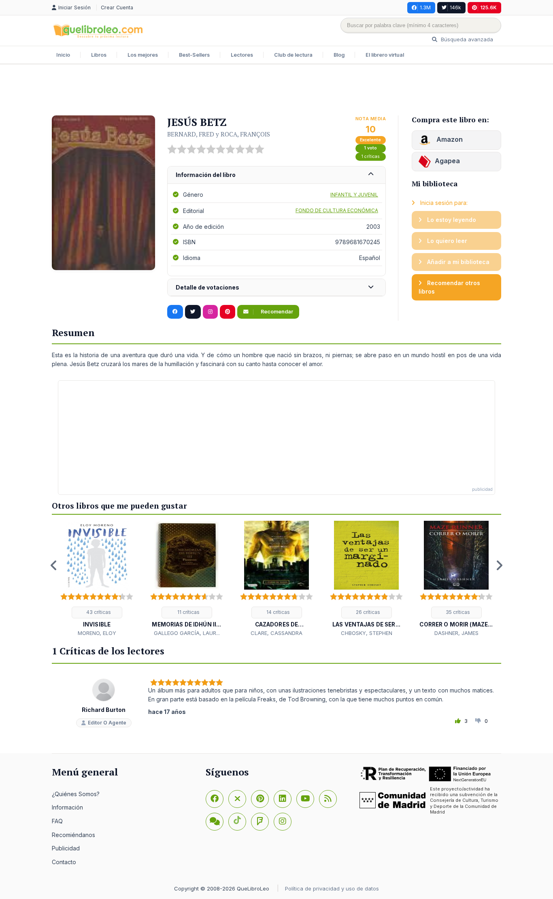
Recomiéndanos (73, 834)
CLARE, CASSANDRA (276, 633)
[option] (97, 579)
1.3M (425, 7)
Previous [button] (54, 565)
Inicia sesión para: (443, 202)
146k (455, 7)
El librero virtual (385, 55)
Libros (98, 55)
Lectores (242, 55)
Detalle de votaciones (207, 287)
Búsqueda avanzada (466, 39)
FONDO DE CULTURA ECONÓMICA (337, 210)
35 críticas (457, 612)
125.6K (488, 7)
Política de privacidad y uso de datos (332, 888)
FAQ (57, 821)
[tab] (276, 175)
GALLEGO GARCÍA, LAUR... (187, 633)
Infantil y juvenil (354, 195)
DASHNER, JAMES (456, 633)
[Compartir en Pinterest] (227, 312)
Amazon (449, 139)
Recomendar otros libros (449, 287)
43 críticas (98, 612)
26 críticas (367, 612)
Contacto (64, 862)
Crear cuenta (117, 7)
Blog (339, 55)
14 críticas (277, 612)
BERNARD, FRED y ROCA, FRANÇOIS (218, 134)
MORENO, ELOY (97, 633)
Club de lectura (293, 55)
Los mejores (143, 55)
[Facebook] (214, 799)
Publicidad (66, 848)
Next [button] (499, 565)
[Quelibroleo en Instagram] (210, 312)
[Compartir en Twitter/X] (193, 312)
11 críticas (188, 612)
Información (67, 807)
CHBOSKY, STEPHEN (366, 633)
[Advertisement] (276, 90)
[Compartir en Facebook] (175, 312)
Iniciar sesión (75, 7)
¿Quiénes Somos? (76, 793)
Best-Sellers (194, 55)
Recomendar (276, 312)
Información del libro (206, 174)
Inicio (63, 55)
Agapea (447, 161)
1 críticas (371, 156)
